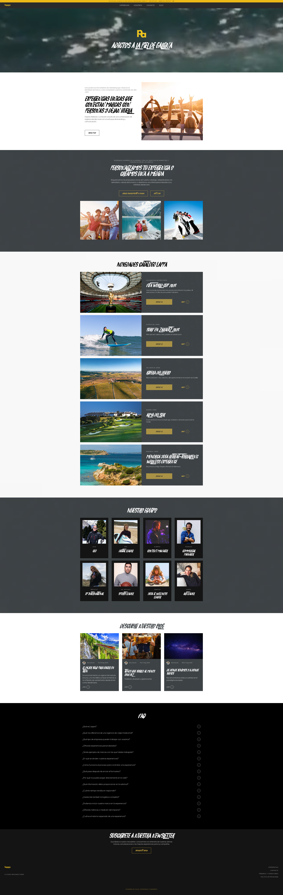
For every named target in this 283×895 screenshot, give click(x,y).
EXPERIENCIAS (124, 5)
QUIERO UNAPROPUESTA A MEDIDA (133, 193)
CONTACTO (151, 5)
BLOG (161, 5)
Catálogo (157, 193)
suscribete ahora (141, 850)
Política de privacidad (269, 877)
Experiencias (273, 867)
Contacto (274, 870)
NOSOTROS (138, 5)
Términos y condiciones (268, 873)
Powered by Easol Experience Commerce (141, 889)
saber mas (92, 133)
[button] (141, 726)
